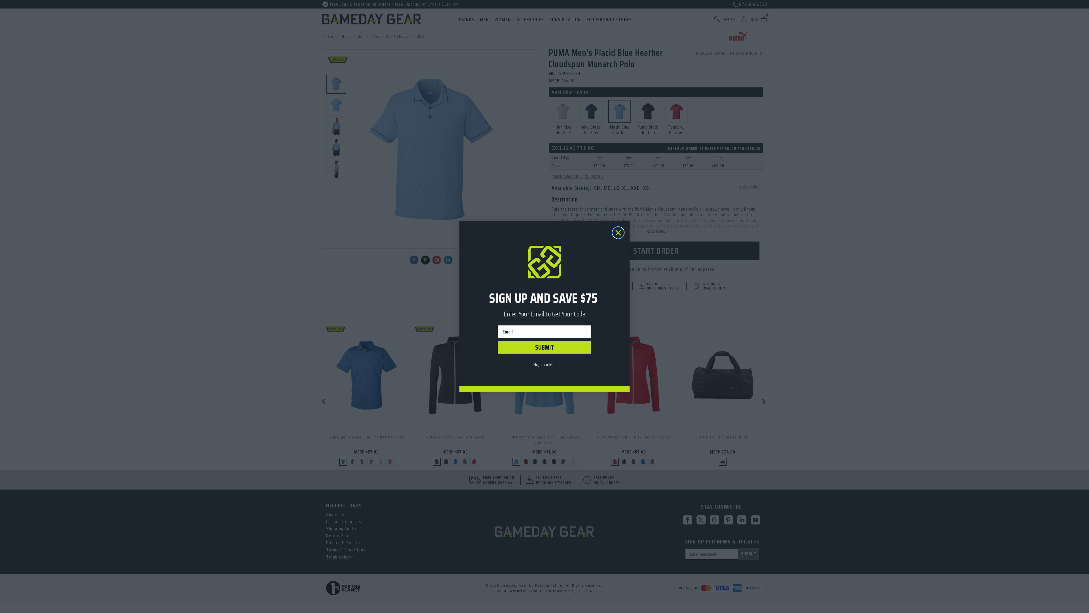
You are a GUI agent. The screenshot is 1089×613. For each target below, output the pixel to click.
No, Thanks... (544, 364)
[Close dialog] (618, 232)
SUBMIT (544, 347)
